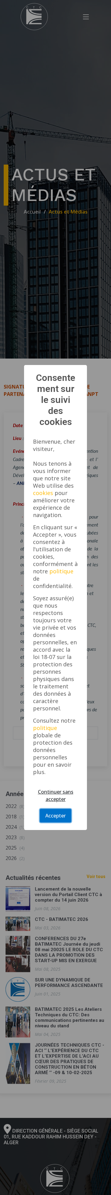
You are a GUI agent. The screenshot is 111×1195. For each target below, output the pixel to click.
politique (61, 571)
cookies (43, 493)
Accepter (55, 815)
